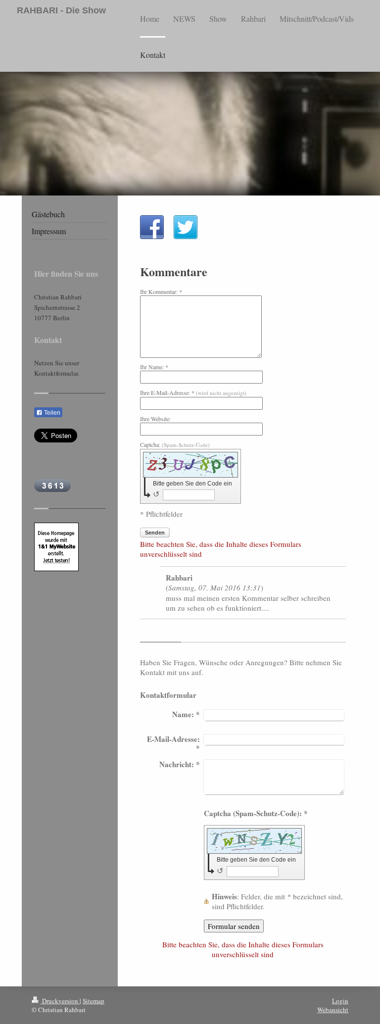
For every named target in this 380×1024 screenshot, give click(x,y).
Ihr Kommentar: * (161, 291)
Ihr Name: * (154, 367)
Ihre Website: (155, 419)
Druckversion (60, 1000)
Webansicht (332, 1009)
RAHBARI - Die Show (61, 10)
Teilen (51, 412)
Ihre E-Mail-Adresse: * (193, 392)
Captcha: (175, 444)
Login (340, 1000)
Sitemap (93, 1000)
